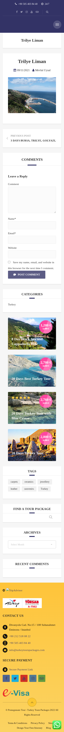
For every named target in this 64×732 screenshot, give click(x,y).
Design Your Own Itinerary (29, 728)
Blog (48, 728)
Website (12, 247)
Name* (12, 218)
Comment (13, 184)
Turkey (12, 304)
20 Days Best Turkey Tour (31, 379)
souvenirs (29, 489)
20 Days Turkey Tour (27, 453)
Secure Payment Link (21, 669)
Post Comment (29, 274)
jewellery (44, 481)
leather (14, 489)
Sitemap (52, 723)
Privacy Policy (38, 723)
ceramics (29, 481)
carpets (14, 481)
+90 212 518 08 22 (20, 636)
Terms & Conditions (17, 723)
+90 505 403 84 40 (20, 643)
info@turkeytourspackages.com (27, 650)
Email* (12, 233)
